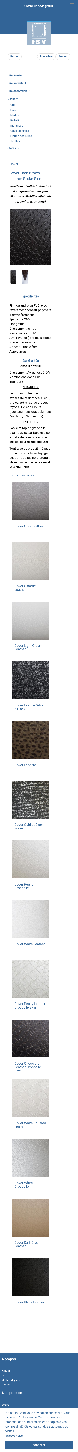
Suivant (63, 56)
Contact (6, 1384)
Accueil (6, 1371)
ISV (3, 1375)
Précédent (46, 56)
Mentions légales (11, 1380)
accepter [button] (39, 1445)
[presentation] (14, 235)
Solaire (5, 1404)
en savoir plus (14, 1435)
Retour (14, 56)
